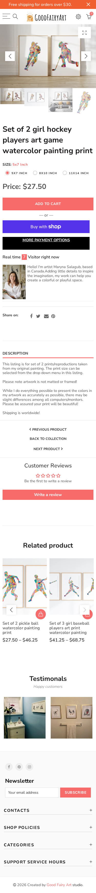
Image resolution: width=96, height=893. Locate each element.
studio (64, 884)
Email (46, 316)
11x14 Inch (79, 173)
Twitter (38, 316)
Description (15, 353)
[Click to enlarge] (84, 32)
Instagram (29, 767)
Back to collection (48, 439)
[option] (48, 56)
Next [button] (86, 56)
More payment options (46, 240)
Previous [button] (10, 56)
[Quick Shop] (41, 614)
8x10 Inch (48, 173)
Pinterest (53, 316)
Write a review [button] (48, 495)
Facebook (31, 316)
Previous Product (49, 429)
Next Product (47, 449)
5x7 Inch (19, 173)
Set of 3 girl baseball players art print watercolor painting (69, 628)
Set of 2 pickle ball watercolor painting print (21, 628)
